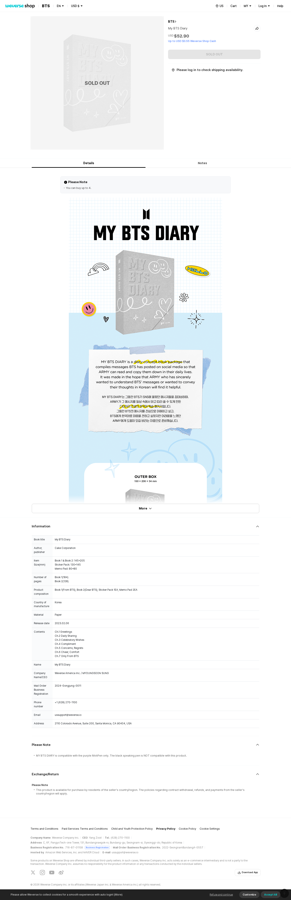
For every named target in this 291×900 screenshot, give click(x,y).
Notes (202, 163)
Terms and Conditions (44, 828)
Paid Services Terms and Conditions (85, 828)
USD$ (75, 6)
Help (280, 6)
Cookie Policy (187, 828)
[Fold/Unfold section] (145, 526)
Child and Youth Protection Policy (132, 828)
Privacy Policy (165, 828)
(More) (118, 894)
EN (59, 6)
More (143, 508)
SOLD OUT (214, 54)
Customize (249, 894)
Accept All (270, 894)
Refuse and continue (221, 894)
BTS (171, 21)
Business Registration (97, 847)
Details (88, 163)
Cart (233, 6)
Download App (250, 872)
